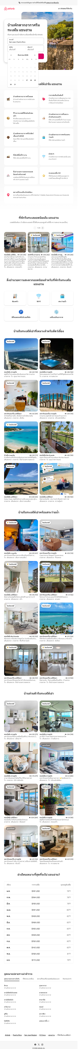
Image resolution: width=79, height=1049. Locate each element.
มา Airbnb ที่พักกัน (65, 9)
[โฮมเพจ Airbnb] (9, 8)
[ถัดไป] (42, 228)
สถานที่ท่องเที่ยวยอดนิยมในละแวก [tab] (48, 979)
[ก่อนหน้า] (35, 228)
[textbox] (16, 49)
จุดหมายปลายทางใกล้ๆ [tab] (11, 979)
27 (27, 80)
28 (31, 80)
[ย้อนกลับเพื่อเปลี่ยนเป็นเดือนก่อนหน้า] (11, 55)
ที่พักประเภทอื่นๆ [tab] (28, 979)
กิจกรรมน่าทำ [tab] (67, 979)
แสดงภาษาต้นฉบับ (52, 3)
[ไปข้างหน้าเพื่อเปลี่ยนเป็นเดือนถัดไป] (34, 55)
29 (35, 80)
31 (15, 84)
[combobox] (25, 42)
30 (11, 84)
